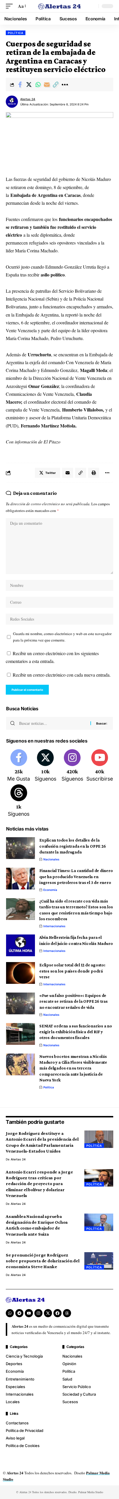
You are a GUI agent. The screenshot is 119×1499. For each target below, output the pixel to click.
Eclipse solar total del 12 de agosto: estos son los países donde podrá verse (72, 971)
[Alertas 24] (59, 6)
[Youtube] (99, 766)
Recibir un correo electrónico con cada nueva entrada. (62, 675)
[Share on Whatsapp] (38, 84)
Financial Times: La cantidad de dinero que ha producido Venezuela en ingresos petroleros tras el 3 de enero (76, 876)
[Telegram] (19, 1313)
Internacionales (54, 926)
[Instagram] (72, 766)
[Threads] (18, 801)
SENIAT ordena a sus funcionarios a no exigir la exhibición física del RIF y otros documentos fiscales (75, 1032)
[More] (65, 84)
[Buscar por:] (52, 723)
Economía (50, 890)
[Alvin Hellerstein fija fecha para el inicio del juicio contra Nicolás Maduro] (20, 945)
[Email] (47, 84)
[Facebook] (18, 766)
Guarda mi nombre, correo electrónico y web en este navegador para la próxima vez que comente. (62, 637)
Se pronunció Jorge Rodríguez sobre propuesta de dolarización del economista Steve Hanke (42, 1260)
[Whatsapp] (10, 1313)
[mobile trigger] (11, 6)
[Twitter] (45, 766)
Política (15, 33)
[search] (92, 6)
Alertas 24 (27, 99)
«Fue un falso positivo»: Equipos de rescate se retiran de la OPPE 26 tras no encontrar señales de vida (73, 1001)
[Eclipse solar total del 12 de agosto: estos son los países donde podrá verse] (20, 973)
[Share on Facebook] (20, 84)
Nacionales (51, 859)
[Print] (93, 473)
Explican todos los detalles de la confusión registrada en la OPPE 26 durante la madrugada (72, 846)
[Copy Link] (56, 84)
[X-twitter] (48, 1313)
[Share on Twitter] (29, 84)
